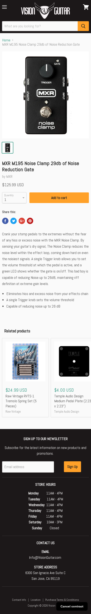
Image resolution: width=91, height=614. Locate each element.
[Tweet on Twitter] (13, 221)
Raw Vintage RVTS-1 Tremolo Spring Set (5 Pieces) (21, 401)
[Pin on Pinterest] (30, 221)
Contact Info (19, 600)
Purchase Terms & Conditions (62, 600)
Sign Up (72, 466)
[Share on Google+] (22, 221)
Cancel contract (72, 606)
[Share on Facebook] (5, 221)
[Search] (83, 26)
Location (36, 600)
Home (6, 40)
